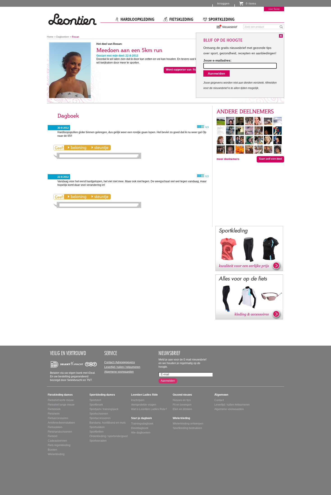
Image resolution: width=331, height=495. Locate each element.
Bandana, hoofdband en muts (107, 422)
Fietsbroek (54, 409)
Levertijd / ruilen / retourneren (122, 367)
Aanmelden (168, 380)
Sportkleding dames (102, 394)
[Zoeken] (281, 26)
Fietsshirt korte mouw (61, 400)
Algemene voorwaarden (119, 371)
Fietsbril (52, 436)
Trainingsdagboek (142, 423)
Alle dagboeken (140, 432)
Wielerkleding (56, 454)
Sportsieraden (98, 440)
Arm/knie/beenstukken (61, 422)
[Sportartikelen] (249, 248)
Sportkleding (222, 19)
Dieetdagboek (139, 428)
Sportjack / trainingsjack (103, 409)
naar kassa (274, 8)
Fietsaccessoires (58, 418)
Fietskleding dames (60, 394)
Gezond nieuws (182, 394)
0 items (251, 3)
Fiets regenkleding (59, 445)
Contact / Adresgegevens (119, 362)
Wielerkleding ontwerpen (188, 423)
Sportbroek (96, 404)
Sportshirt (95, 400)
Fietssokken (55, 427)
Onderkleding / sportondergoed (108, 436)
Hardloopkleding (137, 19)
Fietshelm (54, 413)
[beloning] (77, 147)
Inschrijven (137, 400)
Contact (219, 400)
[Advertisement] (249, 194)
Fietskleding (181, 19)
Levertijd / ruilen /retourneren (232, 404)
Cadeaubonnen (57, 440)
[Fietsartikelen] (249, 296)
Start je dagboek (141, 418)
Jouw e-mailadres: (217, 60)
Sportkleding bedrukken (187, 428)
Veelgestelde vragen (143, 404)
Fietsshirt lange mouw (61, 404)
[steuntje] (100, 147)
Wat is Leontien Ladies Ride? (149, 409)
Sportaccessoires (100, 418)
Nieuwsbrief (229, 27)
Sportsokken (97, 427)
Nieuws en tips (182, 400)
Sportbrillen (96, 431)
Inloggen (223, 3)
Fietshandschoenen (60, 431)
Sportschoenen (98, 413)
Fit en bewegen (182, 404)
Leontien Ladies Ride (144, 394)
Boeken (52, 449)
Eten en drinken (182, 409)
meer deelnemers (228, 159)
